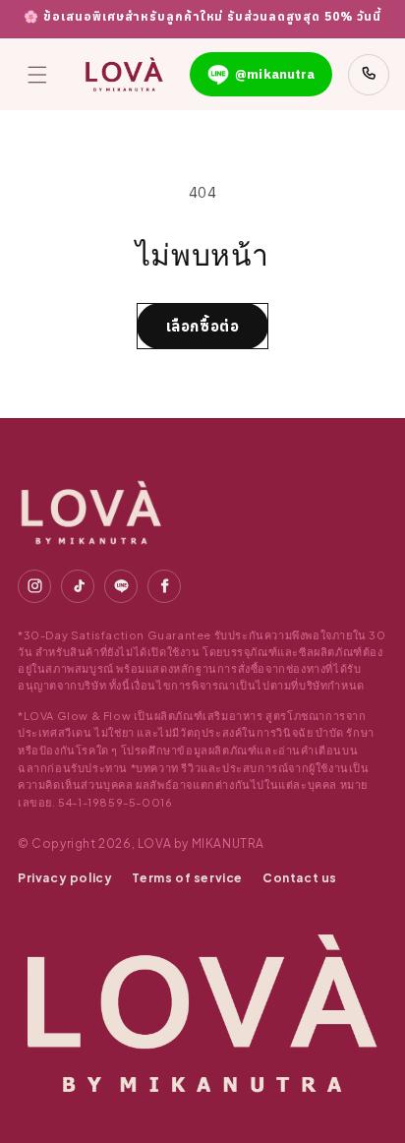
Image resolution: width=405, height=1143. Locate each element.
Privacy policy (65, 878)
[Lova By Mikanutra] (91, 512)
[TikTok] (77, 586)
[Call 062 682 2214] (368, 74)
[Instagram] (34, 586)
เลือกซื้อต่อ (203, 326)
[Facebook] (164, 586)
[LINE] (121, 586)
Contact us (299, 878)
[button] (37, 74)
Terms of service (187, 878)
